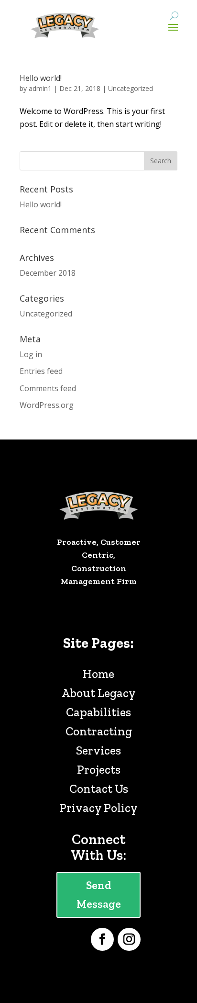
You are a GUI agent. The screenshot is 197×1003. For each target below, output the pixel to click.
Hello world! (41, 78)
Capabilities (98, 712)
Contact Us (98, 788)
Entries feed (41, 371)
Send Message (99, 895)
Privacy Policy (98, 807)
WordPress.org (47, 405)
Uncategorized (130, 88)
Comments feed (48, 388)
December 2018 (48, 273)
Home (98, 673)
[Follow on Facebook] (102, 939)
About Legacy (99, 693)
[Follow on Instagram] (129, 939)
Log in (31, 354)
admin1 (40, 88)
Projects (98, 769)
